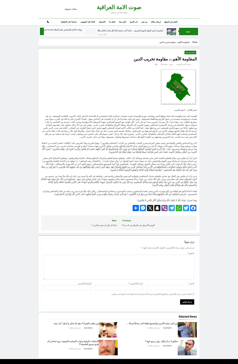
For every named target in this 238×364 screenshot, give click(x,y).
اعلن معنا (122, 22)
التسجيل (102, 22)
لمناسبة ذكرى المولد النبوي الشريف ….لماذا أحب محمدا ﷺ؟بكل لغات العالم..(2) (144, 30)
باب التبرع (134, 22)
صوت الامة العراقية (119, 7)
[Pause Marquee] (42, 31)
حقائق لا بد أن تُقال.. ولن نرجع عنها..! (162, 341)
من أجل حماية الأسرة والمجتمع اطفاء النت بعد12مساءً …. (152, 323)
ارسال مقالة (156, 22)
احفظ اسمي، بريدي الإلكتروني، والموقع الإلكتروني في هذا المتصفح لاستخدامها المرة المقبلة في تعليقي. (151, 294)
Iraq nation (167, 328)
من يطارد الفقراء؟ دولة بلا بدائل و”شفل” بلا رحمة (76, 323)
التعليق (190, 253)
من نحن (144, 22)
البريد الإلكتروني (136, 283)
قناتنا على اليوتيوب (87, 22)
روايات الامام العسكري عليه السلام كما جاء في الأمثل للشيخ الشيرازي (67, 30)
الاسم (191, 283)
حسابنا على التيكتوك (69, 22)
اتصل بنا (112, 22)
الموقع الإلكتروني (85, 283)
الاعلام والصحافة (190, 52)
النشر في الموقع (170, 22)
